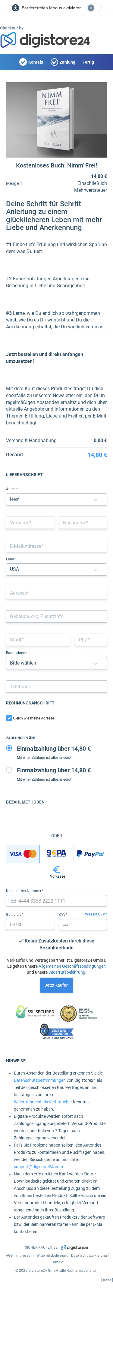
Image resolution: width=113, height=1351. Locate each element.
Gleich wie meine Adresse (33, 718)
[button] (95, 499)
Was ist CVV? (96, 914)
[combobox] (56, 593)
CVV (62, 915)
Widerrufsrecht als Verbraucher (43, 1101)
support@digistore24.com (38, 1166)
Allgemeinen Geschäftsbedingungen (72, 966)
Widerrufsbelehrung (67, 972)
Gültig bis (14, 914)
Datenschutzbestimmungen (40, 1080)
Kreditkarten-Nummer (24, 891)
